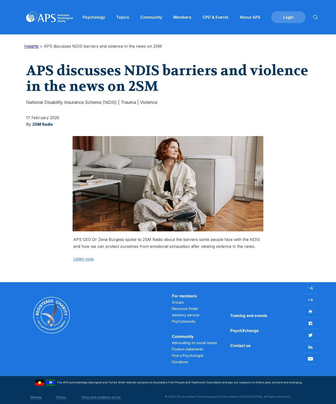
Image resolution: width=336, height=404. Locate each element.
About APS (250, 17)
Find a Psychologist (187, 355)
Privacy (61, 397)
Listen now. (83, 258)
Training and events (248, 315)
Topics (122, 17)
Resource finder (185, 308)
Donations (180, 362)
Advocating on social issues (194, 343)
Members (182, 17)
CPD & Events (215, 17)
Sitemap (36, 397)
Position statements (187, 349)
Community (151, 17)
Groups (178, 302)
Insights (31, 46)
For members (184, 296)
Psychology (94, 17)
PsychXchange (244, 330)
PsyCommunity (184, 321)
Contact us (240, 345)
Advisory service (185, 315)
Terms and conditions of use (101, 397)
